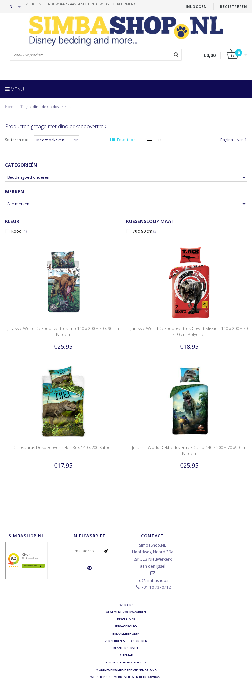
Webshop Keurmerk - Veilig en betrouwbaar (126, 677)
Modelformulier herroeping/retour (126, 669)
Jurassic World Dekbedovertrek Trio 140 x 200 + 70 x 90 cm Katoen (63, 331)
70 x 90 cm (145, 231)
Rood (19, 231)
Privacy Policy (126, 626)
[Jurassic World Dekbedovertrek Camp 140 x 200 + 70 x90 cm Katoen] (189, 401)
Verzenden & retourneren (126, 641)
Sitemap (126, 655)
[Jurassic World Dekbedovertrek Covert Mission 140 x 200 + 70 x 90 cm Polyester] (189, 282)
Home (10, 106)
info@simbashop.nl (153, 580)
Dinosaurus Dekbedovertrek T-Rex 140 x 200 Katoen (63, 447)
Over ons (126, 605)
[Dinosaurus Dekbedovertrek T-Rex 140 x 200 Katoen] (63, 401)
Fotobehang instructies (126, 662)
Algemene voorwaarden (126, 612)
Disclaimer (126, 619)
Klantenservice (126, 648)
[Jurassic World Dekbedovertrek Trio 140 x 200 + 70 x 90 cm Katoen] (63, 282)
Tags (24, 106)
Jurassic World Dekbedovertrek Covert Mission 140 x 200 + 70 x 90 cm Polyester (189, 331)
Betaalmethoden (126, 633)
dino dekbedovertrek (52, 106)
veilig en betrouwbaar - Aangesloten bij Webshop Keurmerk (80, 4)
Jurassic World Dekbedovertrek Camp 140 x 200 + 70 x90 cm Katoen (189, 450)
